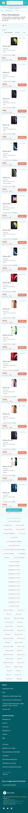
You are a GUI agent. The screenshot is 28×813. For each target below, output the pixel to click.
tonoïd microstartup (8, 799)
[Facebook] (4, 808)
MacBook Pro (6, 719)
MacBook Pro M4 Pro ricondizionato (17, 796)
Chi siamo (5, 744)
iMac (3, 738)
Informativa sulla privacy (9, 759)
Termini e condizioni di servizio (11, 767)
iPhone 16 (5, 727)
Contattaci (5, 755)
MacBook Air (6, 730)
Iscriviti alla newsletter (9, 785)
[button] (23, 25)
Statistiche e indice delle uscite (11, 696)
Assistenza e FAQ (7, 688)
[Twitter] (8, 808)
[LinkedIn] (11, 808)
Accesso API (6, 709)
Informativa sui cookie (9, 763)
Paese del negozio (7, 772)
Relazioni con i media (8, 748)
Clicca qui (11, 7)
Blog (3, 692)
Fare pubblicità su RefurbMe (11, 752)
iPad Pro (5, 723)
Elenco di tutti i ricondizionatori (11, 700)
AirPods (4, 734)
